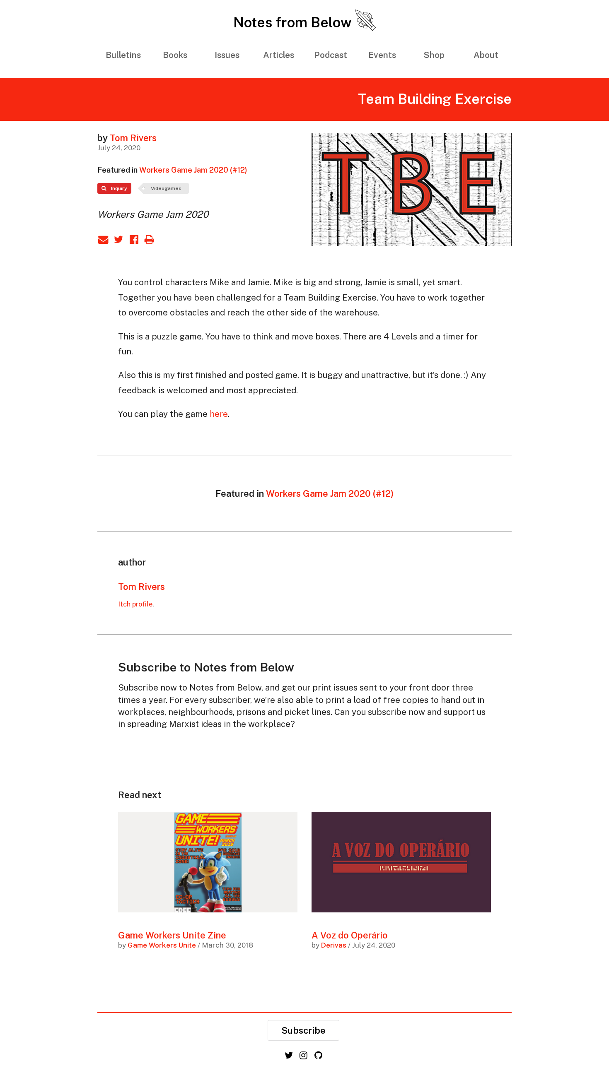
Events (382, 55)
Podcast (330, 55)
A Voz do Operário (350, 935)
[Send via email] (105, 239)
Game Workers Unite (162, 945)
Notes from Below (294, 22)
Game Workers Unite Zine (172, 935)
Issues (227, 55)
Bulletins (123, 55)
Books (175, 55)
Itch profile (135, 604)
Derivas (333, 945)
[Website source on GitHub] (319, 1055)
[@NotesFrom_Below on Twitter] (290, 1055)
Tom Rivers (133, 137)
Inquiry (118, 188)
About (486, 55)
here (219, 414)
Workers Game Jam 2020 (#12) (193, 170)
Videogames (166, 188)
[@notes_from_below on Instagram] (304, 1055)
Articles (278, 55)
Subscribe (303, 1030)
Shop (434, 55)
